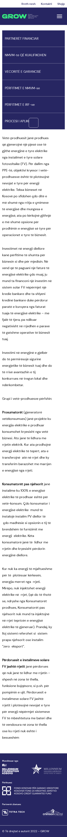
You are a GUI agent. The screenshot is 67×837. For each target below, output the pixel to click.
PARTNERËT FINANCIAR (22, 39)
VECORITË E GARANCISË (23, 72)
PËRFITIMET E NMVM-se (22, 88)
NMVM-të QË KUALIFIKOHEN (25, 55)
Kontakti (46, 4)
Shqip (61, 4)
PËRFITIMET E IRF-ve (20, 105)
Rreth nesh (28, 4)
